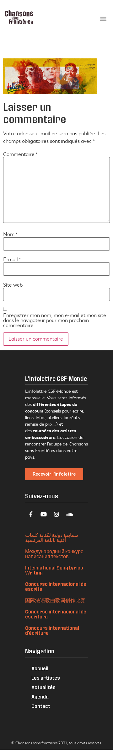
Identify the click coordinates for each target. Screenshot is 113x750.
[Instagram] (56, 514)
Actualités (43, 687)
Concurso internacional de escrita (55, 586)
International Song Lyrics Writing (54, 569)
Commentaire (20, 154)
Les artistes (45, 678)
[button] (103, 18)
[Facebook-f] (30, 514)
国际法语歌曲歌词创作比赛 (55, 600)
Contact (40, 706)
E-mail (12, 259)
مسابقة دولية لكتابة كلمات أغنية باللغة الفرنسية (52, 537)
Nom (10, 234)
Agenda (40, 696)
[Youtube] (43, 514)
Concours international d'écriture (52, 630)
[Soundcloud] (69, 514)
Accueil (39, 668)
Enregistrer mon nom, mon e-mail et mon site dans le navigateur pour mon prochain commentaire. (54, 320)
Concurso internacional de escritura (55, 613)
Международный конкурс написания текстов (54, 553)
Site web (13, 285)
